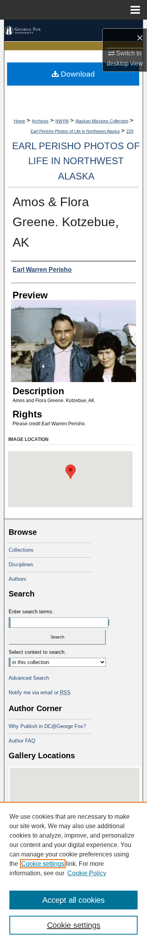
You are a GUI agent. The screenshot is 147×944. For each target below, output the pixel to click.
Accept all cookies (73, 900)
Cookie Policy (86, 873)
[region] (73, 873)
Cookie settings (42, 863)
